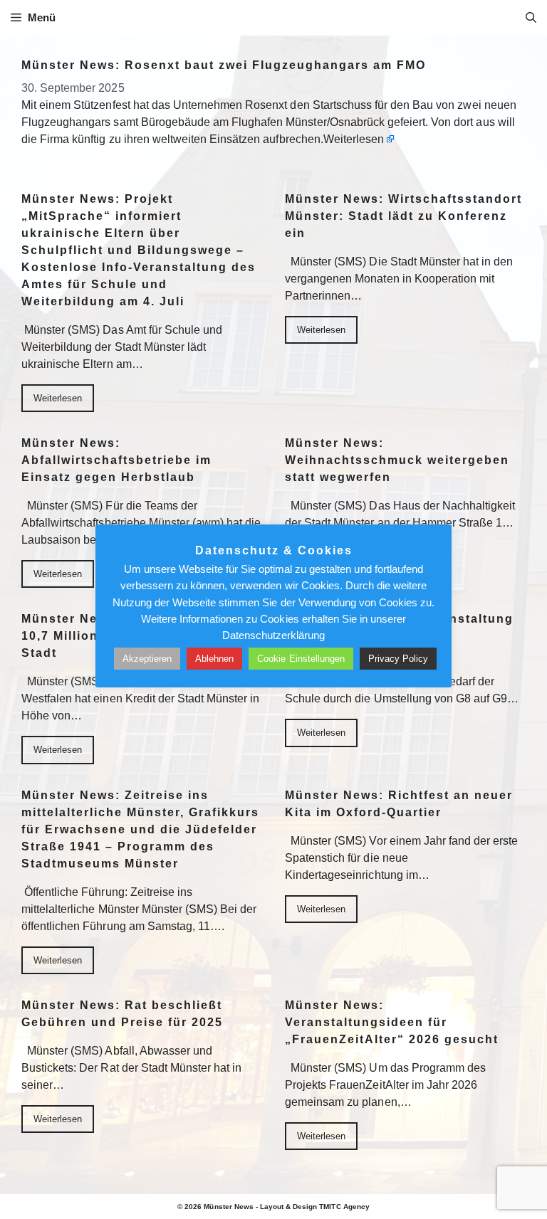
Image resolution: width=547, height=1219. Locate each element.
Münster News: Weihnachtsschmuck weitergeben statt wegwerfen (397, 460)
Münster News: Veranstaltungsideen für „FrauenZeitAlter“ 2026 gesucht (392, 1022)
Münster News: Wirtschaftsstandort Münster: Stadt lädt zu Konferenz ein (403, 216)
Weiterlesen (353, 139)
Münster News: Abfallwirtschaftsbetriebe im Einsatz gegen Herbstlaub (116, 460)
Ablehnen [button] (214, 658)
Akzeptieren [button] (147, 658)
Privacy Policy (398, 658)
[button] (531, 18)
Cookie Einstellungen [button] (301, 658)
